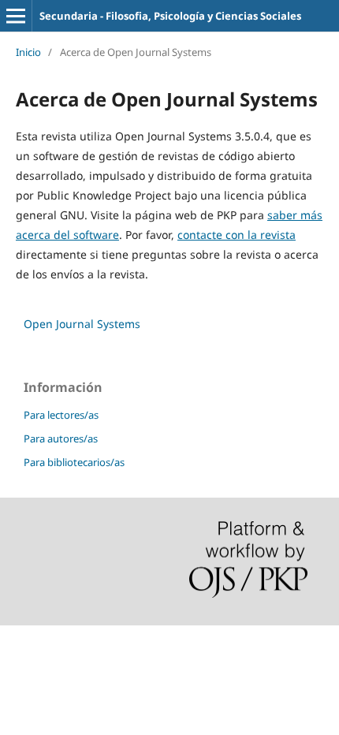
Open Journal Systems (82, 323)
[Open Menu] (16, 16)
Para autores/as (61, 438)
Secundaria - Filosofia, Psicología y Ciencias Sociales (170, 16)
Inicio (28, 52)
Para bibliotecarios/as (74, 462)
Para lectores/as (61, 415)
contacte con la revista (236, 234)
